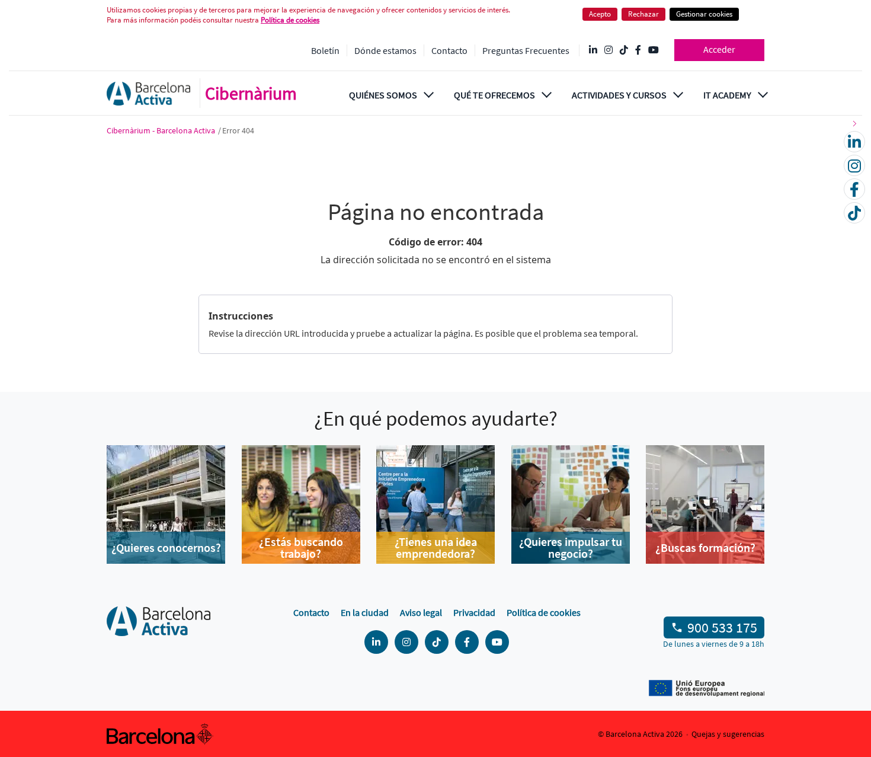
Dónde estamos (385, 50)
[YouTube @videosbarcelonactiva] (653, 50)
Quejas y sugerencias (727, 734)
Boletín (325, 50)
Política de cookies (544, 612)
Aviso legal (421, 612)
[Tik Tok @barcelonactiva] (624, 50)
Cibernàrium (251, 93)
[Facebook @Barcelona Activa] (638, 50)
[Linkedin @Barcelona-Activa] (593, 50)
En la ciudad (365, 612)
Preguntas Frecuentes (525, 50)
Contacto (449, 50)
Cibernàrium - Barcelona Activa (162, 130)
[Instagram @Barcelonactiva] (608, 50)
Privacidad (474, 612)
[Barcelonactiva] (148, 93)
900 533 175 (722, 627)
